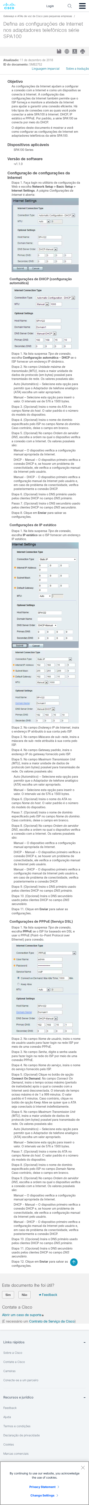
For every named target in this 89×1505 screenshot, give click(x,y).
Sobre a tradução (77, 68)
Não (24, 1295)
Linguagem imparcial (45, 68)
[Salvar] (59, 52)
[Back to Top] (74, 1262)
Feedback (49, 1295)
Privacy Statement (42, 1487)
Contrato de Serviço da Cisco (52, 1321)
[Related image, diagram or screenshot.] (45, 271)
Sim (8, 1295)
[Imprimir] (83, 51)
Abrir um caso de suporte (21, 1315)
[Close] (83, 1467)
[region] (44, 1483)
